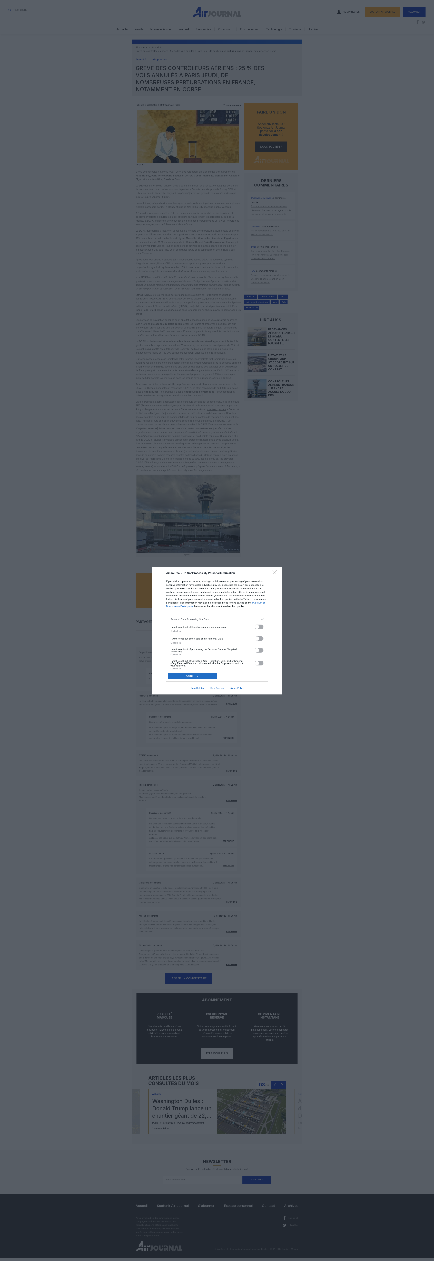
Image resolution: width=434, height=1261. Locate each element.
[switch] (259, 627)
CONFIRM (192, 676)
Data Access (217, 688)
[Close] (275, 573)
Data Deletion (198, 688)
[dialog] (217, 630)
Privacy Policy (236, 688)
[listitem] (217, 619)
